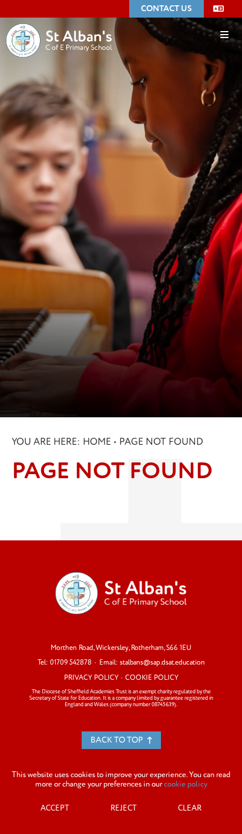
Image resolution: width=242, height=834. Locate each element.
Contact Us (166, 8)
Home (97, 442)
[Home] (59, 23)
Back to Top (117, 740)
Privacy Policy (91, 677)
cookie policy (185, 784)
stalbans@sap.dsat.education (162, 662)
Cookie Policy (152, 677)
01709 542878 (71, 662)
